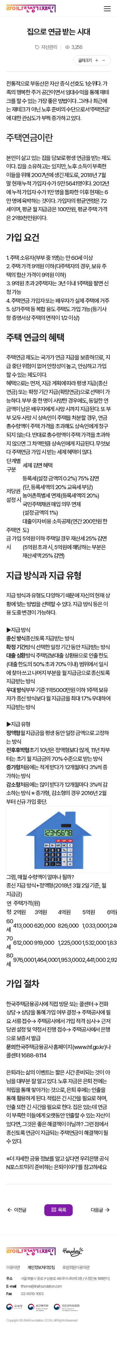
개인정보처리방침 (41, 1267)
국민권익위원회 (66, 1307)
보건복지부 (38, 1307)
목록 (62, 1210)
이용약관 (13, 1267)
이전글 (20, 1210)
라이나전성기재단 (31, 9)
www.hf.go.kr (89, 1046)
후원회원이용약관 (76, 1267)
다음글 (97, 1210)
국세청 (14, 1307)
